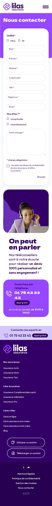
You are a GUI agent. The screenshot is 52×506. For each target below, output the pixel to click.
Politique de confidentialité (26, 478)
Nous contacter (26, 487)
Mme (13, 40)
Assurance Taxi (10, 377)
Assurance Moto (11, 372)
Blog (5, 430)
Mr (23, 40)
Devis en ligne (9, 416)
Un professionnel (18, 124)
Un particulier (17, 119)
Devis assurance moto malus (16, 426)
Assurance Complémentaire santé (19, 392)
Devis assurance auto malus (16, 421)
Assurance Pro (10, 401)
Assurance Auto (11, 368)
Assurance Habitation (13, 397)
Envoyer (41, 176)
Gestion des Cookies (26, 483)
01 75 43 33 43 (27, 295)
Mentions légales (26, 473)
